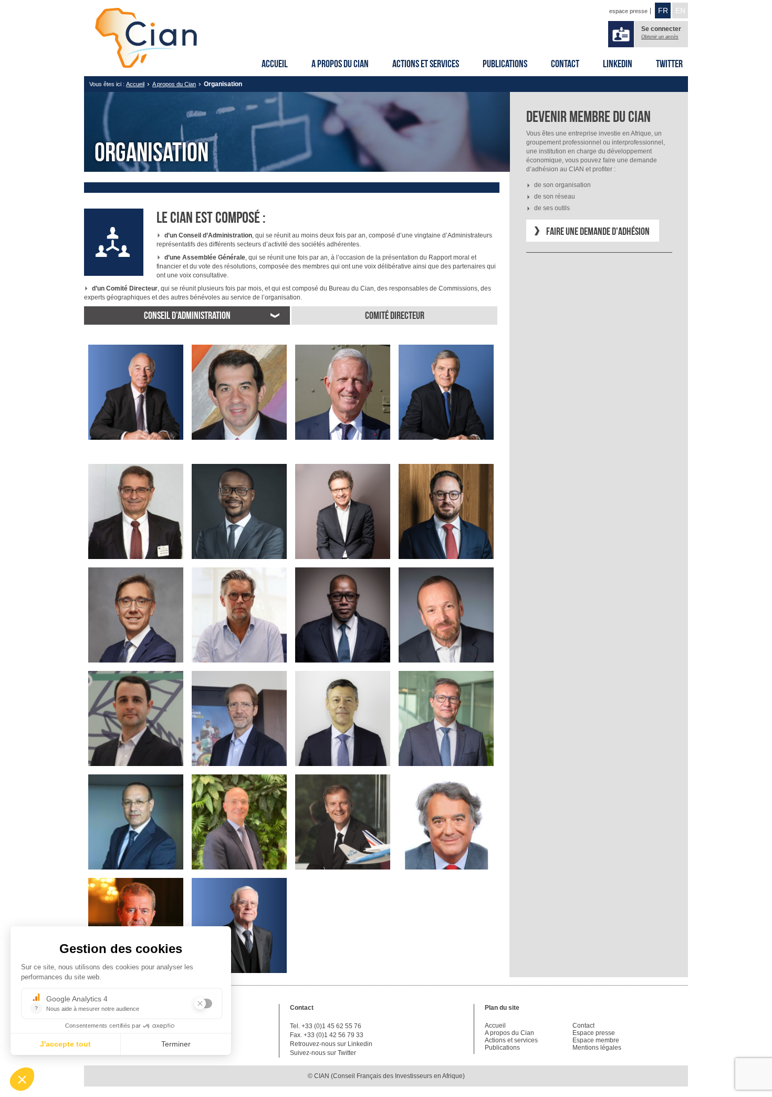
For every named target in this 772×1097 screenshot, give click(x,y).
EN (680, 10)
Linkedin (617, 63)
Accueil (275, 63)
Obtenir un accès (660, 36)
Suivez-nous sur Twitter (323, 1053)
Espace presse (593, 1033)
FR (663, 10)
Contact (565, 63)
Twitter (669, 63)
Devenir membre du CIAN (588, 116)
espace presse (628, 11)
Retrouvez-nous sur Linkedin (331, 1044)
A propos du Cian (340, 63)
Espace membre (595, 1040)
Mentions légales (596, 1047)
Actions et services (425, 63)
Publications (505, 63)
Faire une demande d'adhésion (598, 231)
